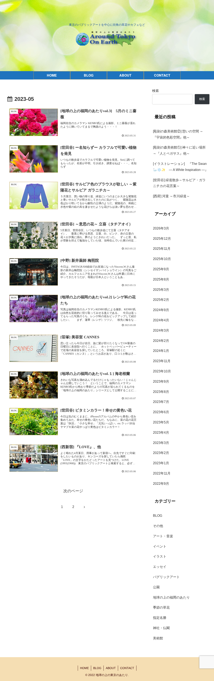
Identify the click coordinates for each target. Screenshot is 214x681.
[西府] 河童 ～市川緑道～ (171, 196)
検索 (155, 90)
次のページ (73, 491)
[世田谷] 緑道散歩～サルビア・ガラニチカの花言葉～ (179, 183)
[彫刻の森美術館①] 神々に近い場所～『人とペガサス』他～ (179, 150)
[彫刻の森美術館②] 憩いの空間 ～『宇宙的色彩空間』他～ (178, 134)
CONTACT (127, 668)
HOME (84, 668)
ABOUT (111, 668)
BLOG (97, 668)
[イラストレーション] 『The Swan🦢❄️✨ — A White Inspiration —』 (180, 167)
